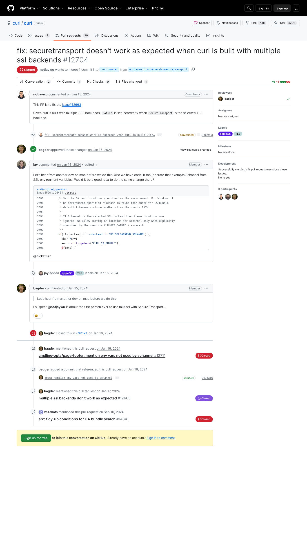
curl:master (109, 69)
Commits (73, 81)
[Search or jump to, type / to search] (249, 8)
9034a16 (207, 377)
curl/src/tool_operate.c (52, 189)
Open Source (106, 8)
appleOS (67, 273)
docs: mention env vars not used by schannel (78, 377)
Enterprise (135, 8)
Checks (103, 81)
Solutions (51, 8)
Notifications (230, 22)
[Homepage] (10, 8)
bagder (44, 150)
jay (35, 164)
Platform (27, 8)
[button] (206, 94)
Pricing (158, 8)
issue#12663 (71, 104)
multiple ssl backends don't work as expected (85, 398)
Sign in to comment (161, 438)
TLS (79, 273)
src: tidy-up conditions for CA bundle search (84, 419)
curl (16, 23)
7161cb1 (70, 192)
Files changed (136, 81)
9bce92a (207, 135)
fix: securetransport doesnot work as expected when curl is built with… (99, 135)
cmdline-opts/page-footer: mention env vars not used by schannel (102, 355)
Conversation (39, 81)
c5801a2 (81, 333)
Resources (77, 8)
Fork (258, 22)
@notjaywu (56, 307)
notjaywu (47, 69)
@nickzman (42, 256)
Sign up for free (35, 438)
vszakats (51, 412)
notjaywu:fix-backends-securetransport (158, 69)
